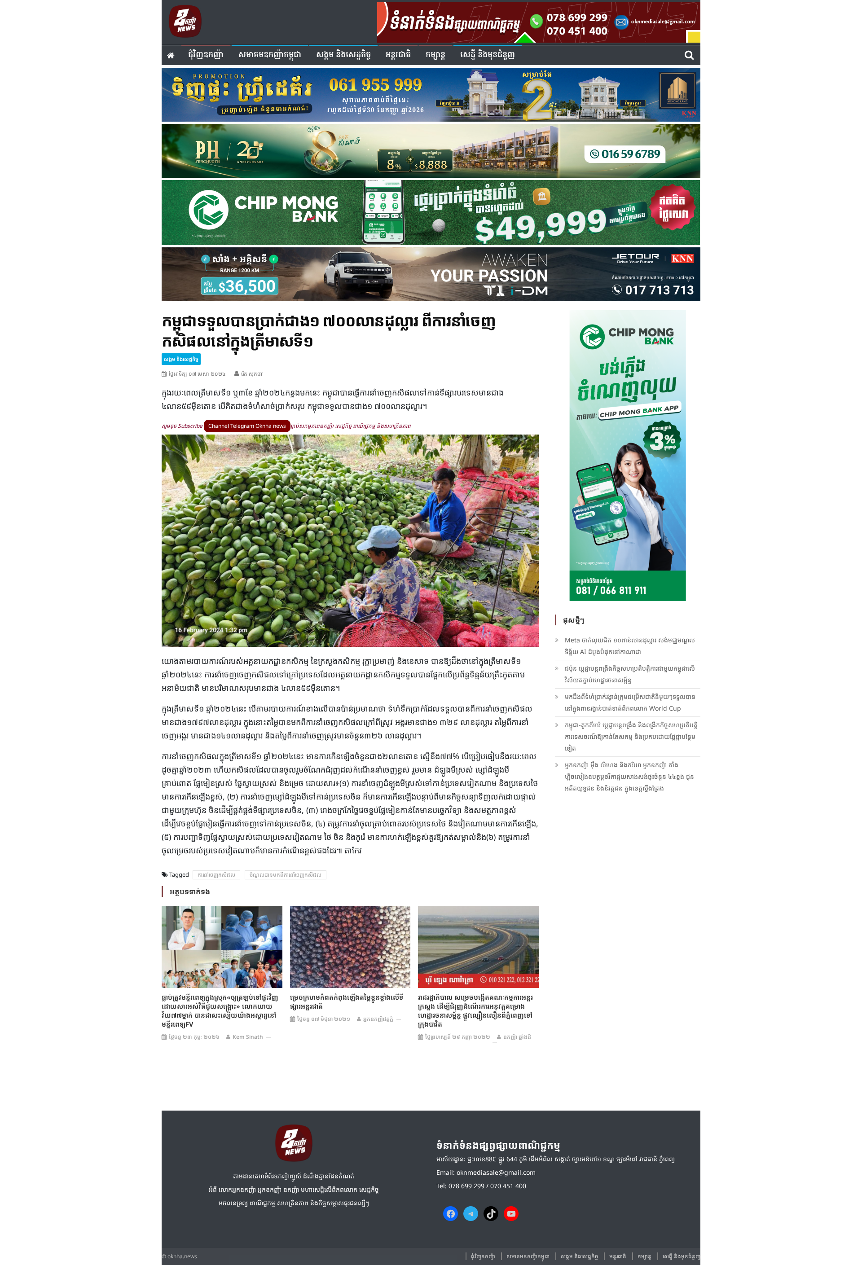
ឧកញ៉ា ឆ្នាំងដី (517, 1037)
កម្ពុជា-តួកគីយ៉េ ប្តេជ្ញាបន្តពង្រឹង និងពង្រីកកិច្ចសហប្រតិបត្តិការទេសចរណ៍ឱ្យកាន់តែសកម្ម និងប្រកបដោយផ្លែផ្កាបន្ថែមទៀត (631, 736)
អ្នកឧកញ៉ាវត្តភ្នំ (378, 1019)
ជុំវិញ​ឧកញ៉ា (206, 55)
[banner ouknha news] (538, 21)
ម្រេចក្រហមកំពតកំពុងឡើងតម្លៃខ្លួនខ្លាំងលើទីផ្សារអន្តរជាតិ (346, 1001)
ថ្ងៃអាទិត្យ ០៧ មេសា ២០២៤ (197, 374)
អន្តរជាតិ (398, 55)
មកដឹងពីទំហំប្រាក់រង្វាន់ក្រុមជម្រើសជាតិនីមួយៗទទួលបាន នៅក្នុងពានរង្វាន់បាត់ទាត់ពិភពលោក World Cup (630, 702)
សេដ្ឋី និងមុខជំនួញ (487, 55)
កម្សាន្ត (435, 55)
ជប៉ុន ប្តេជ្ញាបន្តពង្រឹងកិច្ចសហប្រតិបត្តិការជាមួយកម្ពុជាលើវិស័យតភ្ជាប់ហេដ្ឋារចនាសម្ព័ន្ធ (630, 674)
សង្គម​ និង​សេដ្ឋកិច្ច (343, 55)
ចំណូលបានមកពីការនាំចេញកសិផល (285, 874)
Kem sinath (248, 1037)
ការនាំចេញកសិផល (216, 874)
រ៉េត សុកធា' (252, 374)
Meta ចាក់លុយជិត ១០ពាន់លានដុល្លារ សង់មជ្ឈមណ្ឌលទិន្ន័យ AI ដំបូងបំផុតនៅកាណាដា (630, 646)
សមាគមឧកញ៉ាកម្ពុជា (269, 55)
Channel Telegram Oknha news (247, 426)
